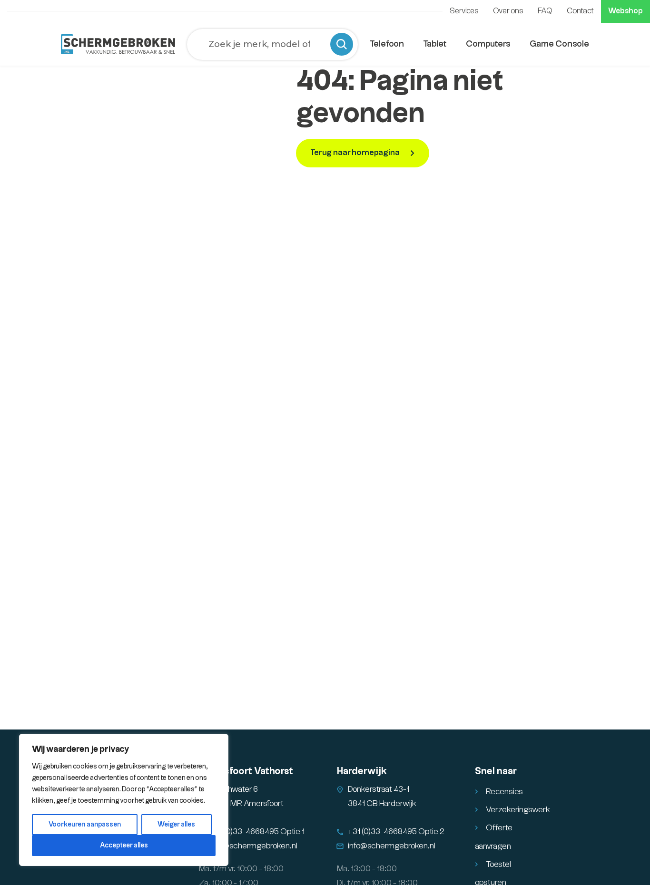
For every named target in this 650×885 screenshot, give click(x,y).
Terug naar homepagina (355, 152)
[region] (123, 800)
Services (464, 11)
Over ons (508, 11)
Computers (488, 44)
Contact (580, 11)
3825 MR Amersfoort (247, 803)
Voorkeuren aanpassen (85, 824)
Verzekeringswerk (518, 810)
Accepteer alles (124, 845)
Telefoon (387, 44)
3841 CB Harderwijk (382, 803)
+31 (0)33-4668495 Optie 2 (396, 832)
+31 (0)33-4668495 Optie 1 (257, 832)
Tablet (435, 44)
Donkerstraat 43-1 (378, 789)
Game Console (559, 44)
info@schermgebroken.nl (253, 846)
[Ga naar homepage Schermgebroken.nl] (118, 44)
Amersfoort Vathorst (246, 771)
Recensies (504, 792)
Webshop (625, 11)
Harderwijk (362, 771)
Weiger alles (176, 824)
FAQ (545, 11)
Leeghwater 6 (234, 789)
